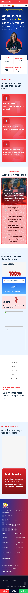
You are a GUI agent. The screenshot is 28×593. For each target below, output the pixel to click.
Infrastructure (6, 547)
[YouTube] (12, 529)
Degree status (4, 577)
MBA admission (19, 544)
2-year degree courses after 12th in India (10, 568)
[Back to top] (25, 583)
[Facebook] (3, 529)
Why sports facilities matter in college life (10, 565)
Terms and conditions (6, 580)
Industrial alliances (11, 577)
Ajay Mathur (22, 586)
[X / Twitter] (9, 529)
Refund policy (13, 580)
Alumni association (7, 552)
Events (4, 539)
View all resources (6, 571)
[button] (26, 5)
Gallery (4, 544)
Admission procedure (20, 539)
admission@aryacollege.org (11, 520)
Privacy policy (18, 577)
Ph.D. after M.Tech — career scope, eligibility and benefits (13, 561)
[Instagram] (6, 529)
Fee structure (19, 549)
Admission (5, 590)
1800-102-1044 (8, 517)
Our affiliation (18, 552)
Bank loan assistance (20, 554)
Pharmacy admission (20, 547)
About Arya (5, 537)
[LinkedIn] (15, 529)
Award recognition (6, 549)
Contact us (5, 554)
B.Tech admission (19, 542)
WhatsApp (23, 591)
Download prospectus (20, 537)
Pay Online (14, 591)
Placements (5, 542)
